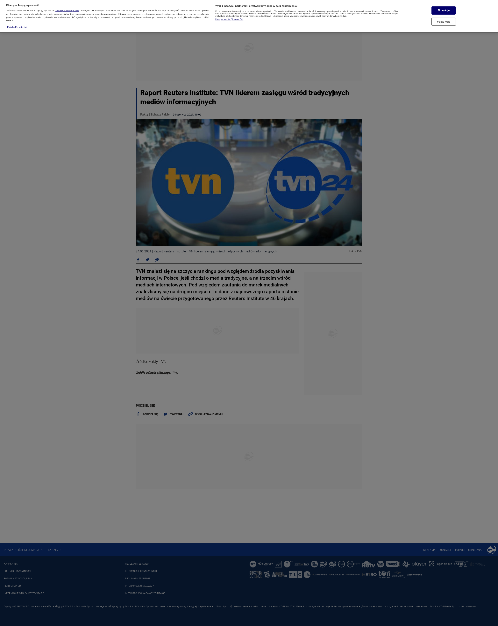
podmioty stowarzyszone (67, 11)
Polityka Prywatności (17, 27)
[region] (249, 16)
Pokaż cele (443, 21)
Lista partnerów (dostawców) (229, 19)
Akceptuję (444, 10)
